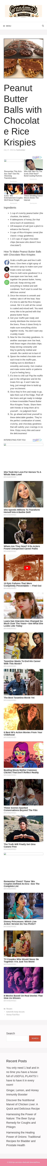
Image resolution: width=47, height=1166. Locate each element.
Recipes (9, 1009)
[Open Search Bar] (43, 26)
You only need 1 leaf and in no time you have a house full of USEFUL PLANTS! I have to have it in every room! (22, 1076)
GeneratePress (35, 1162)
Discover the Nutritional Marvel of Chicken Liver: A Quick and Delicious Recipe (23, 1104)
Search (10, 1033)
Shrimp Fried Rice (12, 1015)
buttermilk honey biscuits (15, 1012)
